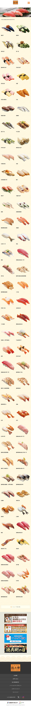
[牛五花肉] (23, 129)
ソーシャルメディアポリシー (15, 685)
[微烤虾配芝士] (8, 402)
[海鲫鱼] (23, 113)
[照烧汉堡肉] (8, 113)
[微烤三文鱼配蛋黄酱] (8, 386)
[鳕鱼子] (8, 194)
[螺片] (23, 177)
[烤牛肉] (8, 274)
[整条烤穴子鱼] (8, 546)
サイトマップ (15, 692)
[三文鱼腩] (8, 322)
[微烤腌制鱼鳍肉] (8, 290)
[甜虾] (8, 354)
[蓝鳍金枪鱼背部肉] (8, 562)
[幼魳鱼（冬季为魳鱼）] (8, 338)
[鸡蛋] (23, 81)
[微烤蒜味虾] (23, 386)
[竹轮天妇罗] (23, 65)
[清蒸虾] (23, 226)
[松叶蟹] (23, 562)
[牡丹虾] (23, 578)
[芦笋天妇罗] (8, 145)
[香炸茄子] (8, 49)
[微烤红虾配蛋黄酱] (8, 450)
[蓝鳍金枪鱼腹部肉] (8, 578)
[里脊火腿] (8, 81)
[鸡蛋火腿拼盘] (8, 97)
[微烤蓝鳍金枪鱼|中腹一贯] (23, 450)
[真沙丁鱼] (8, 129)
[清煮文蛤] (23, 498)
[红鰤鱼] (8, 498)
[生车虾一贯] (8, 242)
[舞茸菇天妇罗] (23, 145)
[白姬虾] (23, 514)
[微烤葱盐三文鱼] (23, 370)
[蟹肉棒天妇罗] (8, 65)
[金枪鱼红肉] (23, 306)
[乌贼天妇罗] (23, 194)
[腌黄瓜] (23, 33)
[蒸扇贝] (8, 514)
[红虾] (8, 418)
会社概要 (15, 675)
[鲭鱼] (8, 258)
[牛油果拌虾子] (23, 338)
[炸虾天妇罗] (23, 354)
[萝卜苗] (23, 49)
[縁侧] (8, 210)
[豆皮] (23, 97)
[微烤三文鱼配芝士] (8, 466)
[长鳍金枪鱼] (8, 161)
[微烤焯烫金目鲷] (23, 594)
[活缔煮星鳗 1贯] (8, 177)
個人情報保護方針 (15, 682)
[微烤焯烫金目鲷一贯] (23, 466)
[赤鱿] (23, 161)
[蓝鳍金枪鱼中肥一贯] (8, 370)
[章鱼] (23, 242)
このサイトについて (15, 688)
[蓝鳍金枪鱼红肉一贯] (23, 258)
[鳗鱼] (8, 530)
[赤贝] (23, 418)
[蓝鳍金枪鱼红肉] (23, 530)
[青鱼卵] (23, 546)
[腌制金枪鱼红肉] (23, 322)
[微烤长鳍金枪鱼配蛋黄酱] (23, 274)
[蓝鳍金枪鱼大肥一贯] (23, 434)
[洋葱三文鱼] (8, 306)
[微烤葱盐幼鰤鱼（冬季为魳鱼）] (8, 482)
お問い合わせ (15, 678)
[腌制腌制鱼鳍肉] (8, 226)
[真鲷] (23, 402)
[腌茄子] (8, 33)
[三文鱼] (23, 290)
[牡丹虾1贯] (8, 434)
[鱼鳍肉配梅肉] (23, 210)
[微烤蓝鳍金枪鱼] (8, 594)
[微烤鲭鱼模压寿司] (23, 482)
